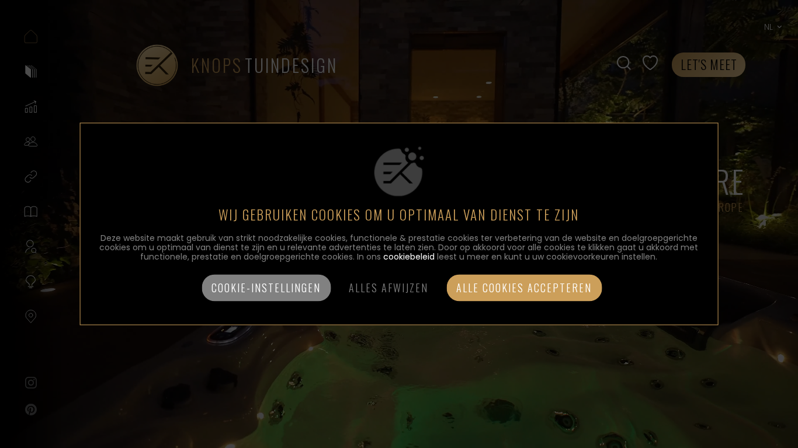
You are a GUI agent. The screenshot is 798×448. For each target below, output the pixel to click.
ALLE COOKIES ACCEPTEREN (524, 288)
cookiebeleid (409, 257)
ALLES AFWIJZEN (388, 288)
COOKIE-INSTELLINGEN (266, 288)
